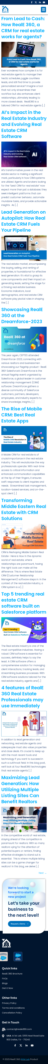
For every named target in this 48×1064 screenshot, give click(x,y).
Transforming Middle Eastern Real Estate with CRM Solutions (23, 509)
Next (43, 873)
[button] (43, 9)
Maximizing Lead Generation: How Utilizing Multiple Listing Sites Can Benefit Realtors (20, 789)
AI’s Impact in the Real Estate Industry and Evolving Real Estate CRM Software (24, 124)
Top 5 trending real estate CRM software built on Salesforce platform (23, 603)
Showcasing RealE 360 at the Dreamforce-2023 (22, 315)
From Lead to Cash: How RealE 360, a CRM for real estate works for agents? (23, 27)
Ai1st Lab (25, 1059)
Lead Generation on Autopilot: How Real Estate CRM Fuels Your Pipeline (23, 221)
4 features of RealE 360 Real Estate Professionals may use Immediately (22, 696)
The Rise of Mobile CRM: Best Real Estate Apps (21, 415)
